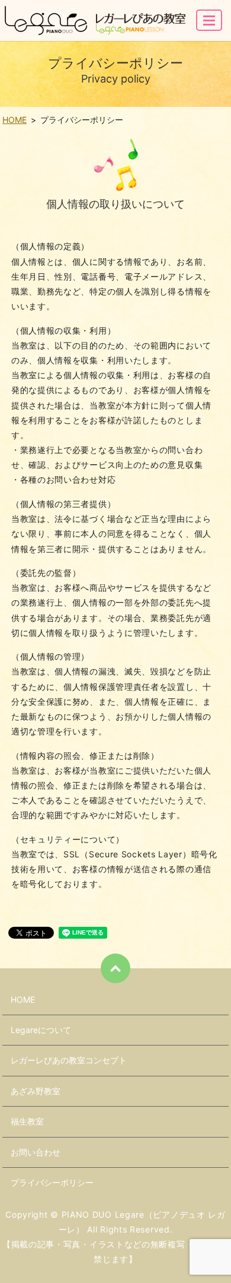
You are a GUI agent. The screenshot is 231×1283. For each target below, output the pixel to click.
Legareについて (41, 1030)
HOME (14, 120)
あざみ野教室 (35, 1091)
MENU (209, 20)
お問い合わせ (35, 1152)
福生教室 (27, 1121)
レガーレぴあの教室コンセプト (69, 1060)
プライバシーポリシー (52, 1182)
